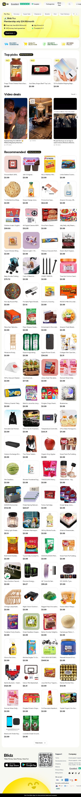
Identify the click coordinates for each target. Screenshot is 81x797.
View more (38, 743)
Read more (9, 33)
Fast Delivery (65, 14)
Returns (57, 767)
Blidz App (59, 4)
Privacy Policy (59, 770)
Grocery (16, 14)
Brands (47, 14)
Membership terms (60, 761)
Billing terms (59, 772)
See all (73, 94)
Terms (57, 758)
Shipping (58, 764)
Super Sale (26, 14)
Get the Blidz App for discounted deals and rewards (40, 795)
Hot (55, 14)
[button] (15, 73)
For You (7, 14)
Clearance (37, 14)
